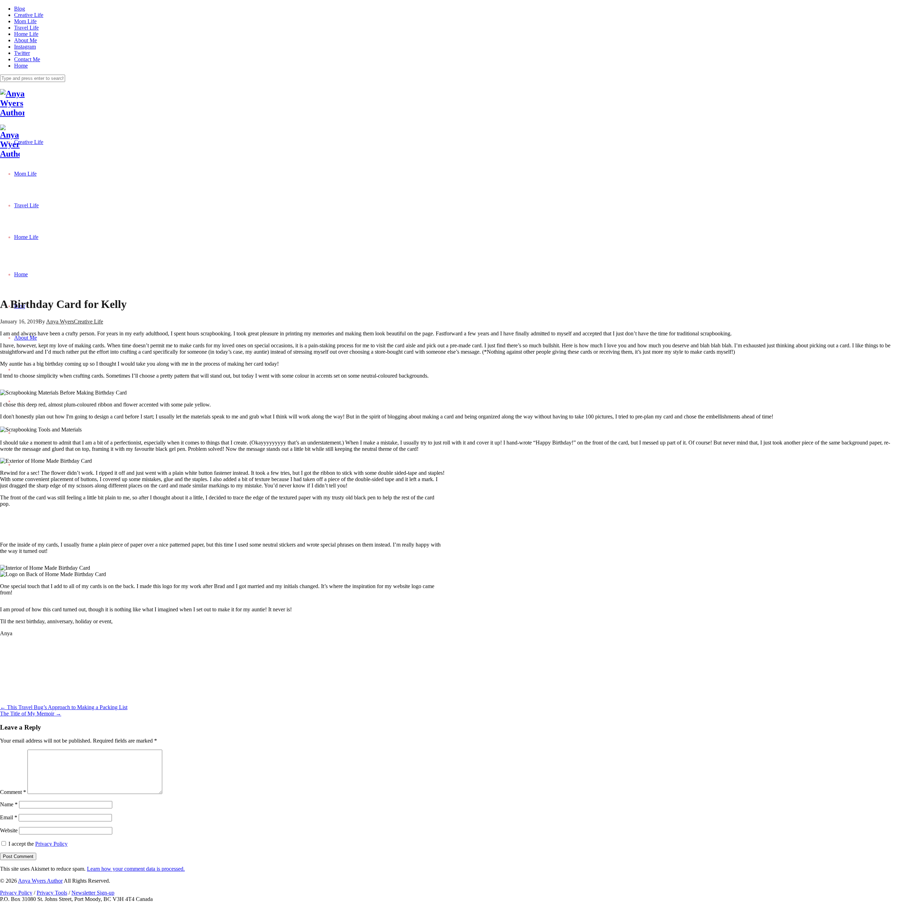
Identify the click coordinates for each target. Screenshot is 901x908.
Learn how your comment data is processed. (136, 869)
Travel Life (26, 28)
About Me (25, 40)
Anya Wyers (60, 321)
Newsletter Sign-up (92, 893)
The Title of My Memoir (30, 714)
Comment (13, 792)
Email (8, 817)
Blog (19, 9)
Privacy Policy (51, 844)
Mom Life (25, 21)
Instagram (25, 47)
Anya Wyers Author (40, 881)
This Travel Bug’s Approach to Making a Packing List (63, 707)
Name (9, 804)
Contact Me (27, 59)
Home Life (26, 34)
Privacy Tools (52, 893)
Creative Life (28, 15)
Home (21, 66)
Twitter (22, 53)
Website (9, 830)
